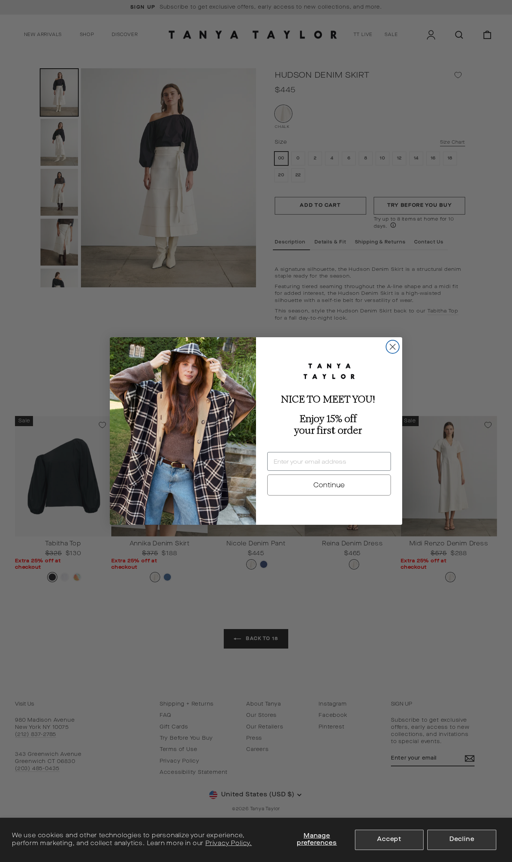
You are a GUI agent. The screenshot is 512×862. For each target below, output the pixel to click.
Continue (329, 485)
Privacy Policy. (228, 844)
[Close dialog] (392, 346)
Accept (389, 839)
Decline (462, 839)
